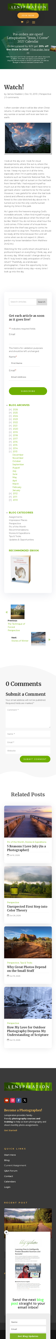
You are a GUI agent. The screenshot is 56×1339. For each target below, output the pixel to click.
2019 (15, 432)
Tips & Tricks (15, 536)
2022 (15, 422)
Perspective (45, 94)
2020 (15, 429)
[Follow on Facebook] (18, 1100)
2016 (15, 442)
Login (7, 1187)
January (16, 490)
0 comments (12, 97)
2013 (15, 451)
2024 (15, 416)
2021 (15, 425)
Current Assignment (15, 1165)
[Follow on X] (24, 1100)
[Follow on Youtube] (6, 1100)
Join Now (28, 15)
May (14, 477)
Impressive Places (18, 520)
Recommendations (18, 530)
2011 (15, 497)
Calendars (10, 1181)
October (16, 461)
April (14, 480)
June (14, 474)
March (15, 484)
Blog (7, 1160)
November (17, 458)
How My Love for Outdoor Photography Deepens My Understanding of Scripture (28, 1031)
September (18, 464)
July (14, 471)
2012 (15, 493)
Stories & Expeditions (19, 533)
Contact (8, 1176)
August (16, 467)
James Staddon (15, 94)
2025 (15, 412)
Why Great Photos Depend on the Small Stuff (26, 969)
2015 (15, 445)
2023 (15, 419)
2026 (15, 409)
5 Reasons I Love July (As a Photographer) (26, 848)
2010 (15, 500)
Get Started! (10, 1130)
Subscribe (28, 391)
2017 (15, 438)
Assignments (15, 517)
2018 (15, 435)
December (17, 455)
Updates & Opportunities (21, 539)
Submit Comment (35, 759)
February (16, 487)
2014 (15, 448)
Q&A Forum (10, 1170)
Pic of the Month (17, 526)
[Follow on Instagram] (12, 1100)
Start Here (10, 1154)
